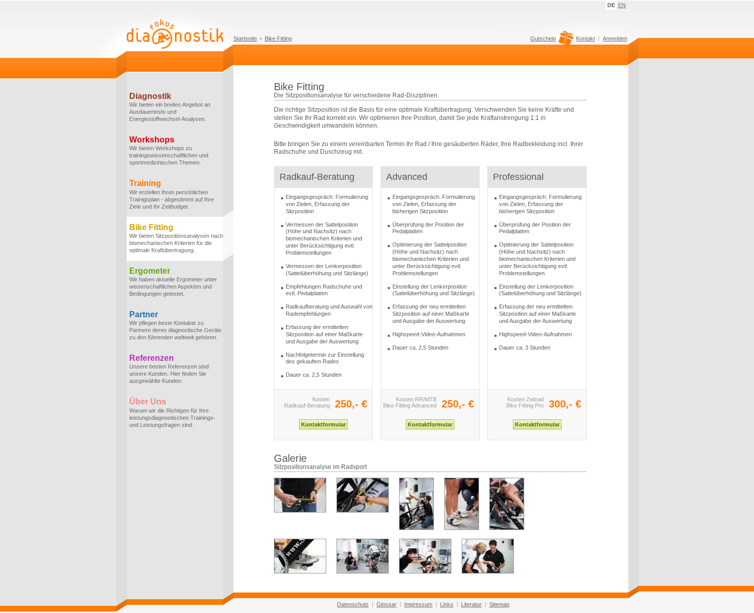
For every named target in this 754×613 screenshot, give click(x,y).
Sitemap (499, 604)
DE (611, 5)
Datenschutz (353, 604)
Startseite (245, 38)
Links (446, 604)
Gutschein (543, 39)
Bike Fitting (278, 38)
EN (622, 5)
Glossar (386, 604)
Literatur (471, 604)
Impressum (418, 604)
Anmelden (615, 38)
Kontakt (585, 38)
